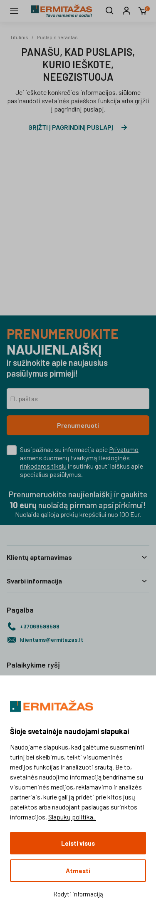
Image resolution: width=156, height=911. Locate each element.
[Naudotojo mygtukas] (126, 11)
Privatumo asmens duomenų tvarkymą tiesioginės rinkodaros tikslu (79, 457)
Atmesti (78, 870)
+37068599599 (39, 626)
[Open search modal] (109, 10)
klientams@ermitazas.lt (51, 639)
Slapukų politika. (72, 817)
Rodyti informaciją (78, 894)
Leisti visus (78, 843)
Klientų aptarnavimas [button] (39, 557)
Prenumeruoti (78, 425)
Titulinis (19, 37)
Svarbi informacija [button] (34, 581)
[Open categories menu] (14, 10)
